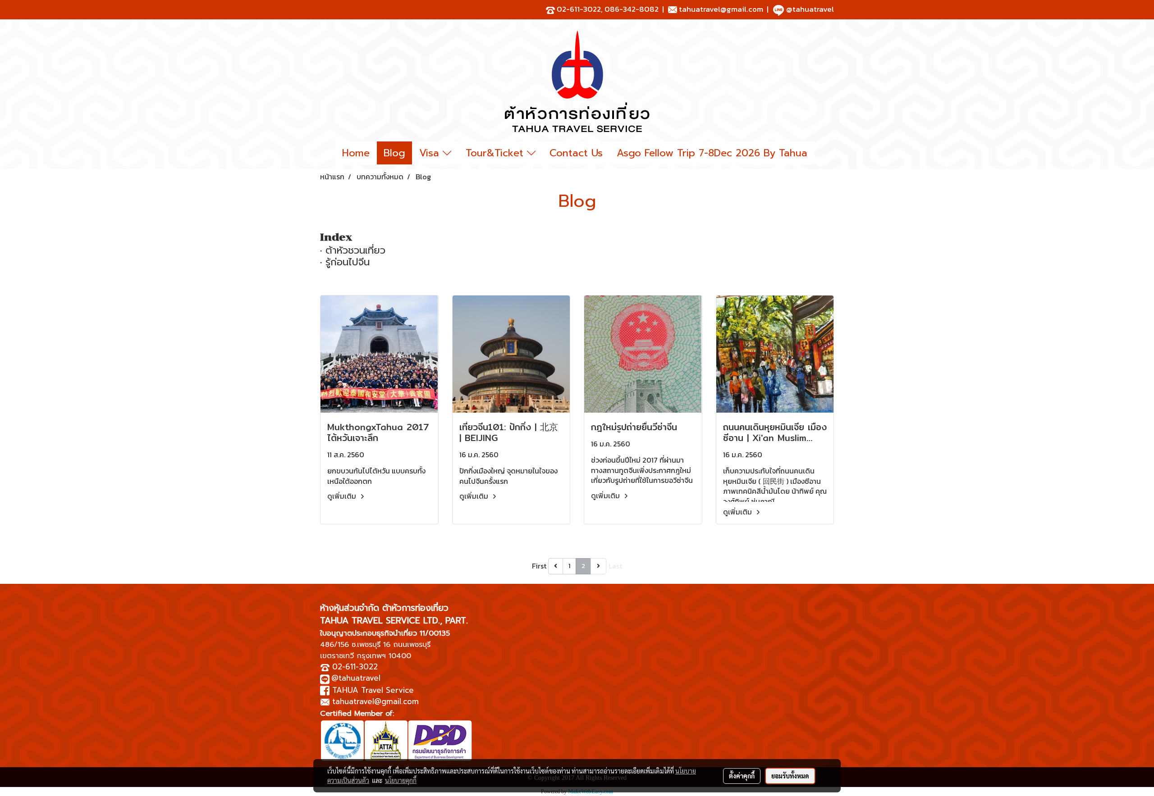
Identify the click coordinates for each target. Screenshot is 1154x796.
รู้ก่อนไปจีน (347, 262)
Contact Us (576, 153)
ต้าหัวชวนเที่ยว (355, 250)
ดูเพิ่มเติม (342, 496)
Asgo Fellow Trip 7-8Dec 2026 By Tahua (712, 153)
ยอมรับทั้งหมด (790, 776)
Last (615, 565)
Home (356, 153)
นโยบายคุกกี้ (401, 780)
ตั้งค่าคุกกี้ (742, 776)
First (539, 565)
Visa (431, 153)
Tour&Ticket (496, 153)
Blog (394, 153)
